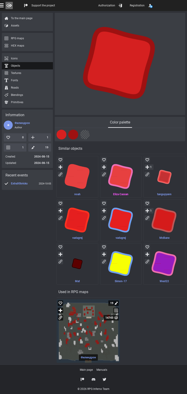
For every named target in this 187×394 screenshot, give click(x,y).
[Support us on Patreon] (82, 379)
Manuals (101, 369)
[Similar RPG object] (77, 176)
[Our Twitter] (104, 379)
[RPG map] (88, 331)
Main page (86, 369)
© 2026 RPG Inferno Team (93, 389)
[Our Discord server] (93, 379)
